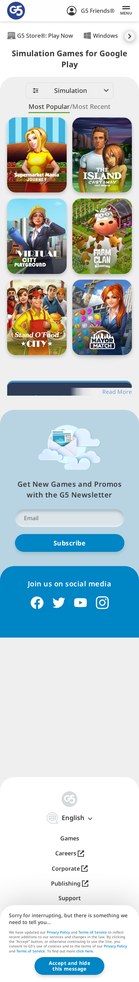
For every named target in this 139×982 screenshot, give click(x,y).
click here (84, 951)
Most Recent (91, 106)
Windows (105, 35)
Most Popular (49, 106)
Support (69, 898)
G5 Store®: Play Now (45, 35)
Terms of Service (92, 932)
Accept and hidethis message (69, 966)
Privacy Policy (58, 932)
